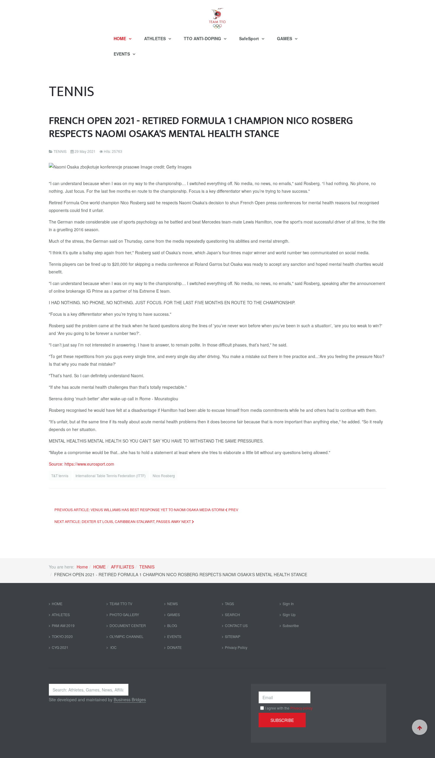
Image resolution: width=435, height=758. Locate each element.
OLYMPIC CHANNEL (126, 636)
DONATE (174, 647)
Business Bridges (130, 699)
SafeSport (249, 38)
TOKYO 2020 (62, 636)
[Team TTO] (217, 15)
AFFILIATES (122, 567)
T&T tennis (60, 475)
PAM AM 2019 (63, 625)
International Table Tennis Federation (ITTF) (110, 475)
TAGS (229, 603)
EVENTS (122, 54)
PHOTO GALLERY (124, 614)
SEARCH (232, 614)
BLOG (172, 625)
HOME (120, 38)
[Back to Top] (419, 727)
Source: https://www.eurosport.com (81, 464)
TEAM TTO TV (120, 603)
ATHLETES (155, 38)
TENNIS (146, 567)
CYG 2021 (60, 647)
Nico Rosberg (164, 475)
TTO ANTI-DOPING (203, 38)
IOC (113, 647)
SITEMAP (232, 636)
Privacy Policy (236, 647)
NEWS (172, 603)
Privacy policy (301, 707)
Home (82, 567)
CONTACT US (236, 625)
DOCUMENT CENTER (127, 625)
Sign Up (289, 614)
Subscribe (291, 625)
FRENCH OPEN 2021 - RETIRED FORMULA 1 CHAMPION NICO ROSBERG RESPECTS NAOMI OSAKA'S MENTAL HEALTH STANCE (201, 127)
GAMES (285, 38)
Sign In (288, 603)
